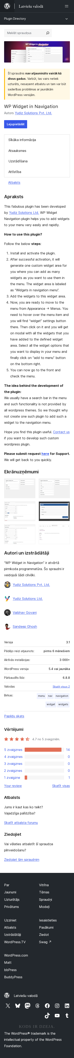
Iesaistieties (48, 920)
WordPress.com (16, 955)
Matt (8, 962)
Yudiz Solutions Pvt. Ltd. (33, 113)
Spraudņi (45, 899)
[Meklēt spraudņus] (48, 33)
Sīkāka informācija (22, 140)
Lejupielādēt (15, 124)
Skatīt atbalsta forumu (21, 823)
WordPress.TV (15, 942)
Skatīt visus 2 (61, 686)
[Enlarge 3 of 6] (30, 507)
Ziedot (44, 935)
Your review (13, 786)
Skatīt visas (61, 786)
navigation (62, 695)
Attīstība (14, 172)
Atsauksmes (17, 151)
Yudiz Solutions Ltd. (24, 213)
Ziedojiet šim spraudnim (21, 860)
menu (41, 695)
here (45, 454)
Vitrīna (44, 885)
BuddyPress (13, 977)
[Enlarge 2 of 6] (64, 484)
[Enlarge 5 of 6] (30, 530)
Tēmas (44, 892)
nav (50, 695)
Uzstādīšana (18, 161)
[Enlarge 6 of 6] (64, 530)
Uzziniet (10, 920)
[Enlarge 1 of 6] (30, 484)
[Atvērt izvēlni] (67, 6)
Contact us (61, 432)
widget (51, 704)
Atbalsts (14, 182)
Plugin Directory (15, 18)
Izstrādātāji (12, 935)
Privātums (11, 907)
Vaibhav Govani (25, 612)
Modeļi (44, 907)
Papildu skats (14, 716)
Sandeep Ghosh (25, 626)
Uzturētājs (12, 899)
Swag (45, 942)
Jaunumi (10, 892)
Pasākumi (46, 927)
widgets (63, 704)
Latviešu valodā (26, 996)
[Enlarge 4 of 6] (64, 507)
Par (6, 885)
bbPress (10, 970)
